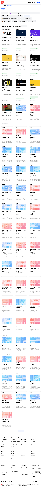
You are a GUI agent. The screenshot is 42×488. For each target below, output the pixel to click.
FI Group (17, 165)
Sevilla (12, 453)
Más (33, 21)
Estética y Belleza (6, 15)
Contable (23, 442)
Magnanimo (32, 79)
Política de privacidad (21, 484)
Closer (17, 54)
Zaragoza (33, 455)
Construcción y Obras (18, 15)
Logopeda (13, 442)
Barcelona (13, 451)
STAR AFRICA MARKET (6, 104)
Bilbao (22, 453)
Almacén (28, 15)
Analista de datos (4, 444)
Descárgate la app (25, 467)
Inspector (3, 446)
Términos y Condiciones (31, 484)
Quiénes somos (24, 469)
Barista (15, 21)
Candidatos (3, 474)
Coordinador (13, 439)
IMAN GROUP (18, 104)
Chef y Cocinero (25, 13)
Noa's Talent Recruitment (34, 241)
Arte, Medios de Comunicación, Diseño (11, 18)
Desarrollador (24, 441)
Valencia (23, 451)
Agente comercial (4, 439)
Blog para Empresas (5, 472)
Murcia (12, 455)
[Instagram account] (3, 481)
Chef (2, 441)
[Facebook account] (5, 481)
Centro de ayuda (24, 474)
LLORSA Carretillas (5, 316)
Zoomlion (3, 165)
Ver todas (13, 446)
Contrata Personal (31, 2)
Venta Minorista (35, 13)
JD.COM (3, 127)
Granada (33, 453)
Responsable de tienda (15, 441)
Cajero (32, 439)
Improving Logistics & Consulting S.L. (6, 260)
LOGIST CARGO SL (19, 278)
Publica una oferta (4, 469)
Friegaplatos (23, 439)
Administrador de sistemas (24, 444)
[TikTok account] (1, 481)
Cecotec (31, 316)
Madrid (2, 451)
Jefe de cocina (4, 442)
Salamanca (3, 456)
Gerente (33, 444)
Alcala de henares (14, 456)
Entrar (38, 2)
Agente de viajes (34, 442)
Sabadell (2, 458)
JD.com (17, 222)
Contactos (23, 472)
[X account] (9, 481)
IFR (16, 392)
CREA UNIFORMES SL (6, 79)
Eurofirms (17, 29)
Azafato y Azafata (6, 21)
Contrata (3, 467)
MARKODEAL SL (19, 79)
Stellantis (31, 104)
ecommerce (4, 54)
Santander (33, 456)
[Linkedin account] (11, 481)
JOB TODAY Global (15, 471)
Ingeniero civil (14, 444)
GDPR (38, 484)
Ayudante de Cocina (27, 18)
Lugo (32, 451)
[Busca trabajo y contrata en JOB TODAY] (2, 2)
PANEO (31, 54)
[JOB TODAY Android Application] (39, 468)
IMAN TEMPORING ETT (6, 29)
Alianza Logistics (19, 297)
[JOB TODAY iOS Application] (34, 468)
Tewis (31, 354)
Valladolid (23, 455)
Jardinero (33, 441)
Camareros (5, 13)
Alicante (23, 456)
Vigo (2, 453)
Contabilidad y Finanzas (25, 21)
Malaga (2, 455)
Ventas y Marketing (15, 13)
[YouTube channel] (7, 481)
